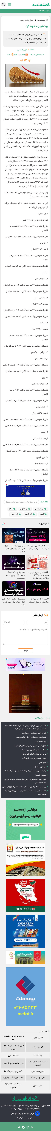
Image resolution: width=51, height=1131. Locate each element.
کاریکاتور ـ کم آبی (40, 766)
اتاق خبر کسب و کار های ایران (13, 1047)
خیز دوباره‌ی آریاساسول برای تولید (34, 733)
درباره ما (19, 1117)
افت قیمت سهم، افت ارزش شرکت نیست (31, 737)
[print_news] (29, 60)
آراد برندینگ (38, 1047)
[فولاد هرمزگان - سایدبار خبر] (25, 693)
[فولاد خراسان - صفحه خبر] (25, 931)
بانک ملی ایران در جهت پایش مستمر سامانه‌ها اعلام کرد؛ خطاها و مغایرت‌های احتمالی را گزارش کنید (25, 727)
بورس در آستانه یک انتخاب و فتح (34, 754)
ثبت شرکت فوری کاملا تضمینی (37, 1063)
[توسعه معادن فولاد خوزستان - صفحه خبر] (25, 859)
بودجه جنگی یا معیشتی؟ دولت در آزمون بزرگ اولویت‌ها (25, 771)
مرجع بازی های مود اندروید (13, 1085)
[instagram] (27, 1128)
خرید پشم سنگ (38, 1077)
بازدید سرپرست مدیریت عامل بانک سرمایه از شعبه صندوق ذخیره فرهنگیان (25, 781)
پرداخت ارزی (13, 1055)
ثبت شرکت (37, 1055)
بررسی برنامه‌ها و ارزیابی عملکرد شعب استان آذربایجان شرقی (24, 786)
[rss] (32, 1128)
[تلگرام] (21, 60)
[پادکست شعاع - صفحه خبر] (25, 820)
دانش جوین (38, 1038)
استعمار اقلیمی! (40, 775)
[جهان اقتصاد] (41, 4)
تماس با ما (30, 1117)
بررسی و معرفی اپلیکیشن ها (13, 1037)
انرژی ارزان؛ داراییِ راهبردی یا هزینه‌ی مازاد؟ (30, 745)
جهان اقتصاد (11, 1105)
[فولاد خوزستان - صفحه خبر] (25, 895)
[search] (3, 4)
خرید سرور (37, 1085)
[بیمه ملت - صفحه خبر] (25, 996)
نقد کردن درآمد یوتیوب (13, 1077)
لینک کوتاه (44, 502)
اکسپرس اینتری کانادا (13, 1071)
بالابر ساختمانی (37, 1071)
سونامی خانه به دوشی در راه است (34, 750)
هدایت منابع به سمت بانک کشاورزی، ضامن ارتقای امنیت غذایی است (25, 792)
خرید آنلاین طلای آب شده (13, 1063)
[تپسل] (7, 485)
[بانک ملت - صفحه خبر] (25, 957)
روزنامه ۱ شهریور (44, 10)
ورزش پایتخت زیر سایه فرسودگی (34, 758)
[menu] (10, 4)
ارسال (25, 650)
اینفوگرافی (42, 762)
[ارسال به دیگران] (25, 60)
